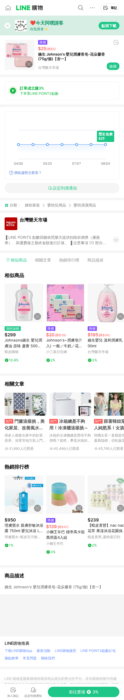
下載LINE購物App (18, 650)
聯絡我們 (48, 658)
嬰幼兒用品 (56, 205)
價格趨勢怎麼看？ (28, 172)
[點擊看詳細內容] (24, 303)
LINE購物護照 (65, 650)
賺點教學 (11, 658)
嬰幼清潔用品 (85, 205)
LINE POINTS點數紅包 (98, 650)
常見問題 (30, 658)
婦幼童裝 (32, 205)
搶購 (113, 66)
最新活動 (43, 650)
